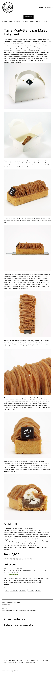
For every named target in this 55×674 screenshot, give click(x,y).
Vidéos (11, 21)
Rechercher (28, 16)
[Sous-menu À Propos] (47, 21)
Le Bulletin (26, 21)
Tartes (18, 602)
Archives (38, 21)
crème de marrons (7, 610)
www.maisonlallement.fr (11, 574)
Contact (32, 21)
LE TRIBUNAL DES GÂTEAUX (44, 7)
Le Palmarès (17, 21)
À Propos (44, 21)
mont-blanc (30, 610)
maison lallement (16, 610)
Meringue (23, 610)
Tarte (34, 610)
